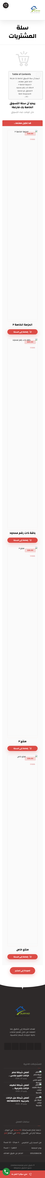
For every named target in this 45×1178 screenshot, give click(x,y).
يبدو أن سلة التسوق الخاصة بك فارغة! (24, 78)
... (25, 96)
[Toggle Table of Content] (37, 75)
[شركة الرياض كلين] (35, 10)
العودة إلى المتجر (22, 971)
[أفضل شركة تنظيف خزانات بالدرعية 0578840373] (37, 1089)
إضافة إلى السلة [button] (21, 332)
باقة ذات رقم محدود (24, 87)
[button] (37, 1046)
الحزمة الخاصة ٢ (24, 84)
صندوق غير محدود (24, 90)
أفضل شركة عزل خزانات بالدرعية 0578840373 (17, 1099)
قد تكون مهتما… (24, 81)
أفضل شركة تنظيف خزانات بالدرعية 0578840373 (19, 1088)
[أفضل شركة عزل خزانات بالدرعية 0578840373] (37, 1101)
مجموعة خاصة (24, 93)
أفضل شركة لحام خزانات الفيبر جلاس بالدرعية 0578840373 (18, 1075)
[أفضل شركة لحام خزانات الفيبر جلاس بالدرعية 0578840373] (37, 1076)
